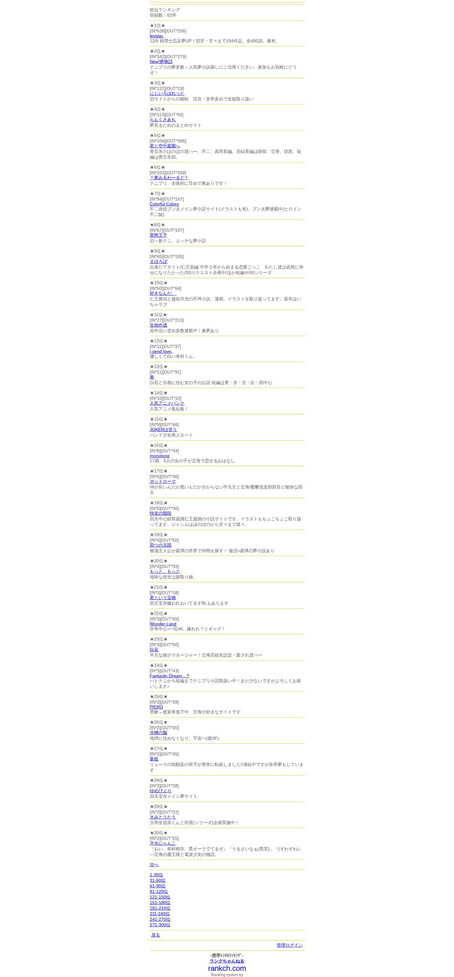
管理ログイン (290, 945)
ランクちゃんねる (227, 960)
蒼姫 (154, 758)
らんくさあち (163, 119)
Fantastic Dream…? (169, 675)
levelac (156, 35)
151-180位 (160, 902)
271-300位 (160, 924)
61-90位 (158, 885)
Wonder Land (163, 623)
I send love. (161, 351)
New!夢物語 (161, 61)
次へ (154, 864)
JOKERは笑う (163, 429)
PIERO (156, 706)
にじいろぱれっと (167, 93)
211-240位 (160, 913)
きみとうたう (163, 816)
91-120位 (159, 891)
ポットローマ (163, 481)
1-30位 (156, 874)
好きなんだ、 (163, 293)
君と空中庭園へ (165, 145)
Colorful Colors (164, 203)
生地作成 (158, 325)
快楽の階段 (160, 513)
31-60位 (158, 880)
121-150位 (160, 897)
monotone (160, 455)
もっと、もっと (165, 571)
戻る (155, 935)
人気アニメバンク (167, 403)
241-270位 (160, 919)
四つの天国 (160, 545)
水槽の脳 (158, 732)
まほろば (158, 261)
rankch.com (227, 968)
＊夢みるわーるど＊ (169, 177)
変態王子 (158, 235)
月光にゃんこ (163, 843)
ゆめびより (160, 790)
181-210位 (160, 908)
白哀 (154, 649)
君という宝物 (163, 597)
